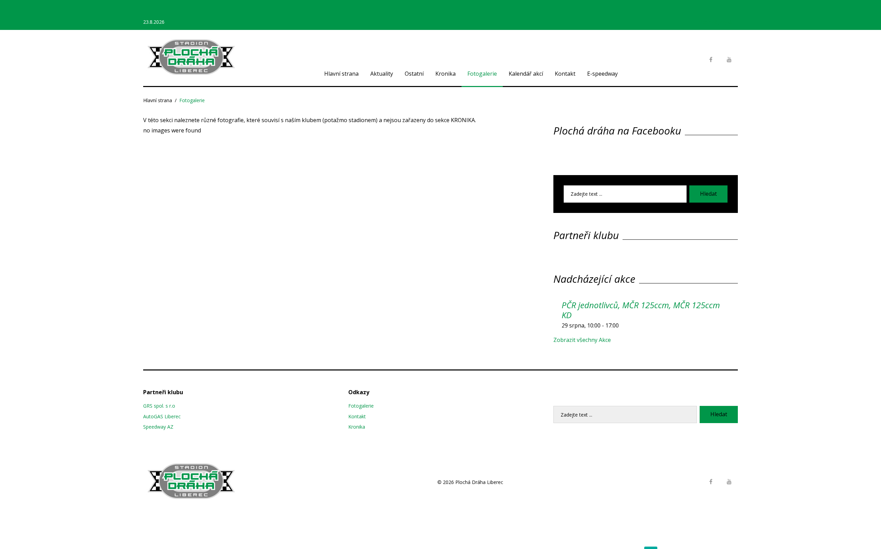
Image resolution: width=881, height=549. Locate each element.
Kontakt (565, 73)
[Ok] (872, 538)
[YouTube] (729, 59)
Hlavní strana (341, 73)
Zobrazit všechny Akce (582, 340)
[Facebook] (710, 59)
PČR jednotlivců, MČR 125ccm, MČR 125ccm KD (641, 310)
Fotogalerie (482, 73)
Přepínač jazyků (715, 22)
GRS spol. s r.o (159, 405)
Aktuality (381, 73)
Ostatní (414, 73)
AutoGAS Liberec (162, 416)
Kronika (445, 73)
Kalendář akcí (526, 73)
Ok (651, 538)
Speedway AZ (158, 426)
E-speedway (602, 73)
